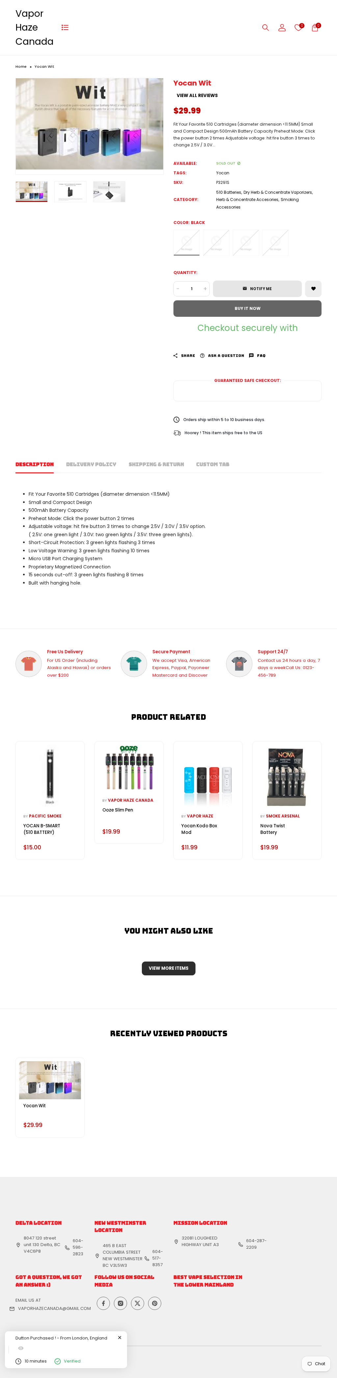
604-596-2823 (78, 1247)
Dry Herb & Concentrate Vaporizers (278, 192)
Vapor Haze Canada (34, 27)
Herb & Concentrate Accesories (247, 199)
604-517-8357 (157, 1258)
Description (34, 464)
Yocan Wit (34, 1106)
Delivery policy (91, 464)
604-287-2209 (256, 1244)
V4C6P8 (32, 1251)
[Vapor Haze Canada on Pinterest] (154, 1303)
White (216, 243)
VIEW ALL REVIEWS (197, 95)
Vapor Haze (200, 816)
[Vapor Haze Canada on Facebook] (103, 1303)
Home (21, 66)
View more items (169, 968)
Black (186, 243)
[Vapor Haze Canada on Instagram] (120, 1303)
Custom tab (212, 464)
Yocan (222, 173)
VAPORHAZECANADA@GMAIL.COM (54, 1308)
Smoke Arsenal (283, 816)
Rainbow (275, 243)
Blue (246, 243)
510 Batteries (228, 192)
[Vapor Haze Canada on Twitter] (137, 1303)
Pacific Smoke (45, 816)
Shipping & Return (156, 464)
